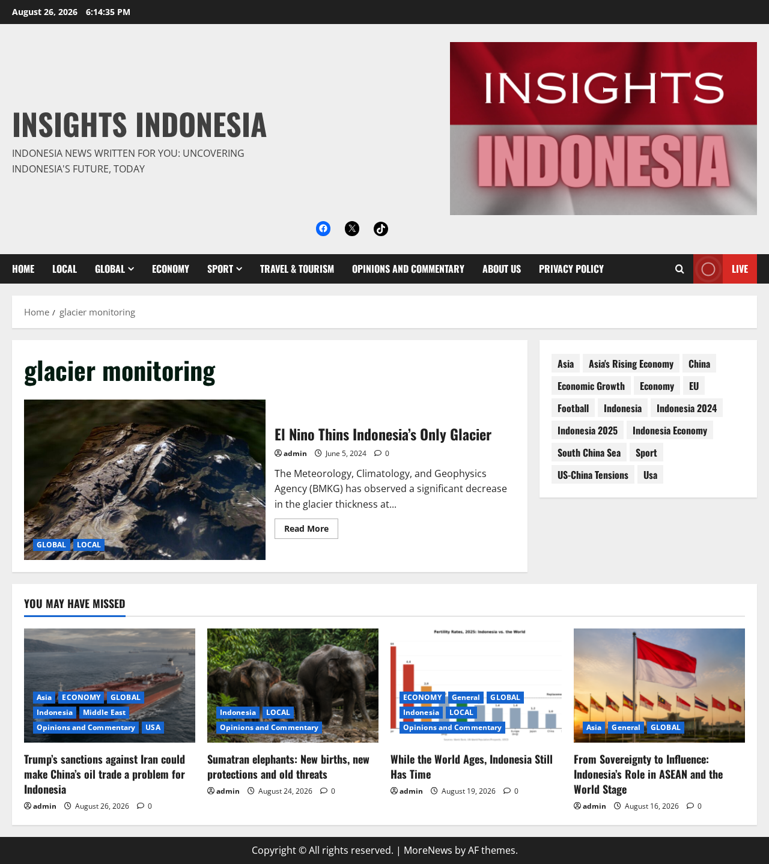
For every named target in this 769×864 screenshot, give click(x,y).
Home (23, 268)
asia (566, 363)
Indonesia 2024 (687, 408)
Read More (311, 530)
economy (657, 386)
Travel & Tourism (297, 268)
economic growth (591, 386)
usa (650, 474)
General (466, 697)
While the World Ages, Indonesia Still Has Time (472, 766)
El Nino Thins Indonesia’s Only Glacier (145, 480)
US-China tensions (593, 474)
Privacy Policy (571, 268)
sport (646, 452)
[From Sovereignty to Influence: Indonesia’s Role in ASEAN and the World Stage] (659, 685)
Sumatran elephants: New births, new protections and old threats (288, 766)
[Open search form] (679, 269)
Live (740, 268)
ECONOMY (170, 268)
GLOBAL (110, 268)
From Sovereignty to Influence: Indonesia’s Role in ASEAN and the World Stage (648, 774)
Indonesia (623, 408)
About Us (501, 268)
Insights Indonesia (139, 123)
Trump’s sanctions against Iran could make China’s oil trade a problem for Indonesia (104, 774)
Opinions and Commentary (408, 268)
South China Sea (589, 452)
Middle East (104, 712)
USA (152, 727)
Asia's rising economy (631, 363)
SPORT (220, 268)
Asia (44, 697)
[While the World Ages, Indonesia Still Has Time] (476, 685)
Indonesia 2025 (588, 430)
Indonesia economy (670, 430)
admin (295, 453)
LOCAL (64, 268)
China (699, 363)
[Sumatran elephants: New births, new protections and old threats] (292, 685)
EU (694, 386)
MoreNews (428, 850)
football (573, 408)
